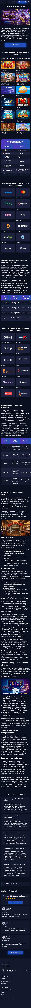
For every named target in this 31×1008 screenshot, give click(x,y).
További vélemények (15, 952)
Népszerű (3, 58)
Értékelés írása (15, 902)
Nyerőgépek (25, 58)
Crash (17, 58)
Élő (10, 58)
